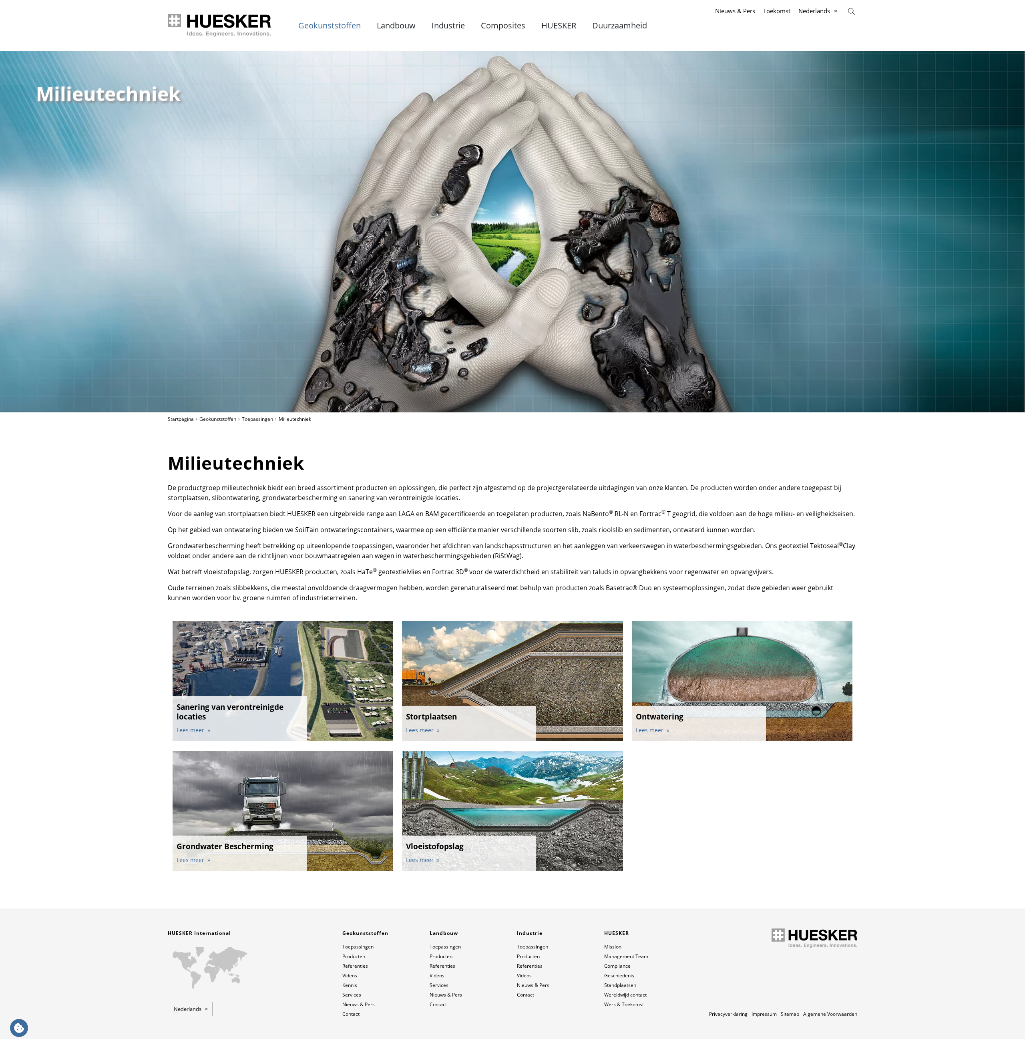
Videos (349, 975)
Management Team (626, 956)
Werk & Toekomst (624, 1004)
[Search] (851, 10)
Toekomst (776, 11)
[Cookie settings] (19, 1028)
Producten (353, 956)
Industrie (448, 25)
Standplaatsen (620, 985)
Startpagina (181, 419)
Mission (612, 946)
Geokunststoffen (329, 25)
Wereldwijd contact (625, 994)
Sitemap (790, 1014)
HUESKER (558, 25)
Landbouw (396, 25)
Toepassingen (257, 419)
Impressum (764, 1014)
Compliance (617, 966)
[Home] (220, 25)
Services (351, 994)
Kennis (349, 985)
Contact (351, 1014)
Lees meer (191, 730)
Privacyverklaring (728, 1014)
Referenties (355, 966)
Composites (503, 25)
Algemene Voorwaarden (830, 1014)
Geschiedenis (619, 975)
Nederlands (814, 11)
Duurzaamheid (619, 25)
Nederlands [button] (187, 1009)
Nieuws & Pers (735, 11)
